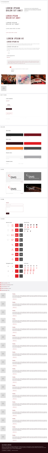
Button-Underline (8, 104)
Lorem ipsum (7, 100)
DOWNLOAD (22, 193)
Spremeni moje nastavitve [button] (15, 450)
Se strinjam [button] (4, 450)
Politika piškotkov (18, 448)
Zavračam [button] (8, 450)
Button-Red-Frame (9, 113)
